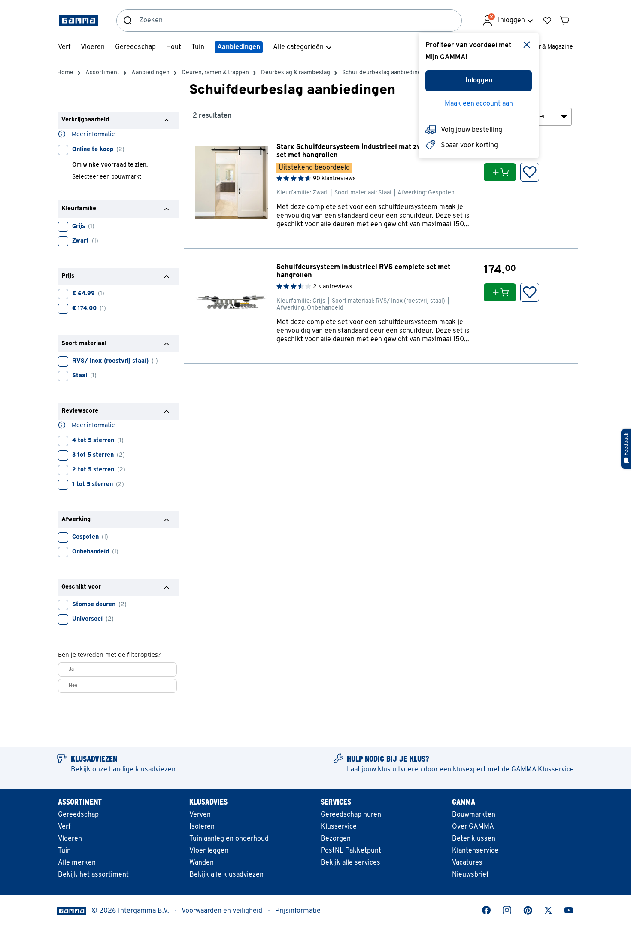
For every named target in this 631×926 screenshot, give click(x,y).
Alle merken (77, 862)
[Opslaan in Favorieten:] (529, 172)
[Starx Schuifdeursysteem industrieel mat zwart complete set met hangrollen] (381, 188)
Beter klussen (473, 838)
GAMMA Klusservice (542, 769)
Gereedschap (78, 814)
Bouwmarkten (473, 814)
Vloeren (70, 838)
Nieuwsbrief (470, 874)
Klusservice (339, 826)
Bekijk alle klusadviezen (226, 874)
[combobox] (300, 20)
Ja (71, 669)
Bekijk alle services (350, 862)
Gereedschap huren (351, 814)
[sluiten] (527, 44)
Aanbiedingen (238, 47)
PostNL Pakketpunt (351, 850)
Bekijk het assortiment (93, 874)
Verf (64, 826)
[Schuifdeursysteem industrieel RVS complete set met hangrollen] (381, 306)
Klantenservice (475, 850)
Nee (73, 685)
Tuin (64, 850)
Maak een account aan (479, 103)
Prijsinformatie (298, 911)
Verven (200, 814)
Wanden (201, 862)
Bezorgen (336, 838)
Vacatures (467, 862)
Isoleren (202, 826)
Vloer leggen (208, 850)
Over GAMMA (473, 826)
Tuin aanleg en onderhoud (229, 838)
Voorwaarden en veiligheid (222, 911)
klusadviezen (155, 769)
